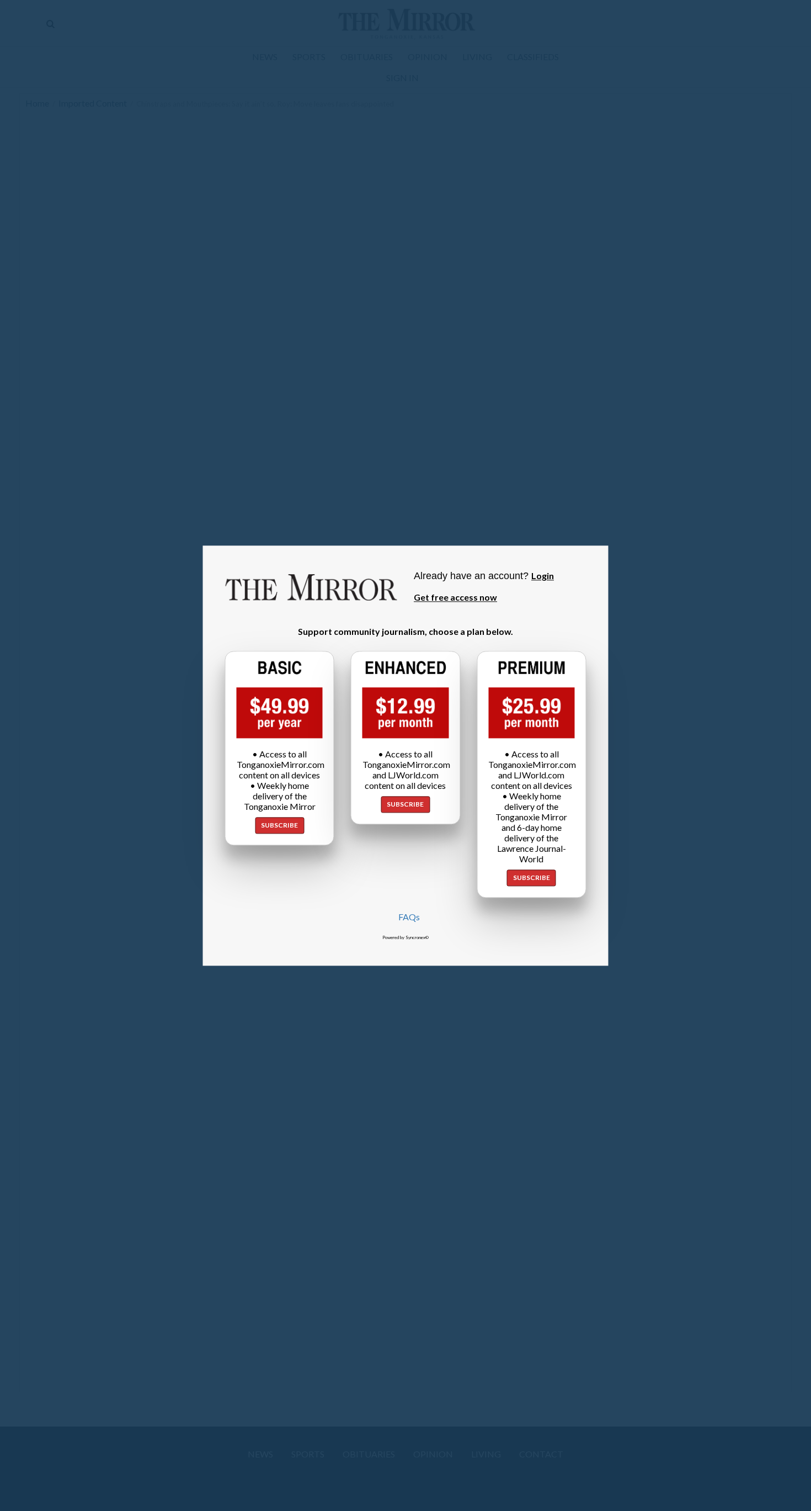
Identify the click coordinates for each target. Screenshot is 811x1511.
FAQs (409, 916)
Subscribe (279, 825)
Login (542, 575)
